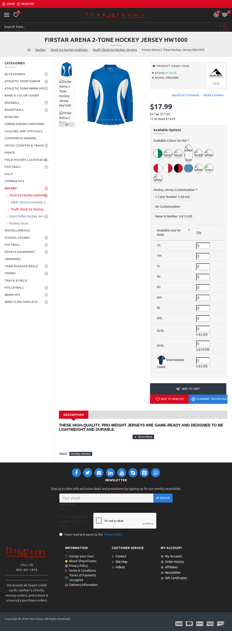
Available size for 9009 (169, 233)
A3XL (160, 345)
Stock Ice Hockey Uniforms (69, 50)
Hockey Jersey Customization (174, 190)
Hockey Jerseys (80, 453)
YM (159, 256)
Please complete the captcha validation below (73, 521)
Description (73, 414)
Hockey (40, 50)
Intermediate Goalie (170, 363)
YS (159, 245)
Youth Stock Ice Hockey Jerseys (114, 50)
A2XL (160, 330)
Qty (198, 232)
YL (158, 266)
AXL (159, 318)
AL (158, 307)
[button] (95, 119)
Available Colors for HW (170, 140)
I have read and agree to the (93, 534)
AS (159, 276)
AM (159, 297)
